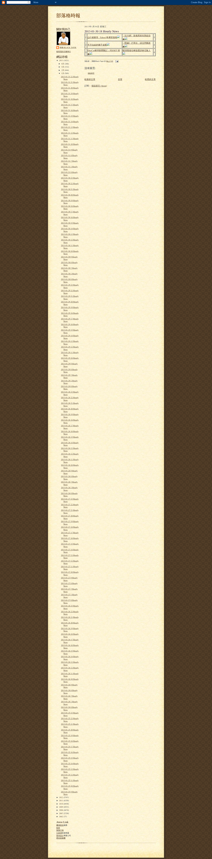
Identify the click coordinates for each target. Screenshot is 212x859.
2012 (61, 797)
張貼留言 (91, 73)
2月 (63, 70)
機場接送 (60, 825)
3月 (63, 67)
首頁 (120, 79)
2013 (61, 60)
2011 (61, 800)
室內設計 (60, 835)
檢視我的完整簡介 (63, 51)
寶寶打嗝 (60, 830)
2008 (61, 810)
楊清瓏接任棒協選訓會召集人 (137, 50)
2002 (61, 816)
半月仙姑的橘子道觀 (97, 44)
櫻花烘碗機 (60, 838)
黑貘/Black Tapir (68, 47)
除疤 (58, 827)
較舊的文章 (150, 79)
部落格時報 (68, 15)
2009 (61, 807)
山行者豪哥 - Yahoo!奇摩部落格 (102, 37)
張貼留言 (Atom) (99, 85)
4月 (63, 63)
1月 (63, 73)
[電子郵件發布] (117, 61)
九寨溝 (59, 833)
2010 (61, 804)
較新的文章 (89, 79)
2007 (61, 813)
